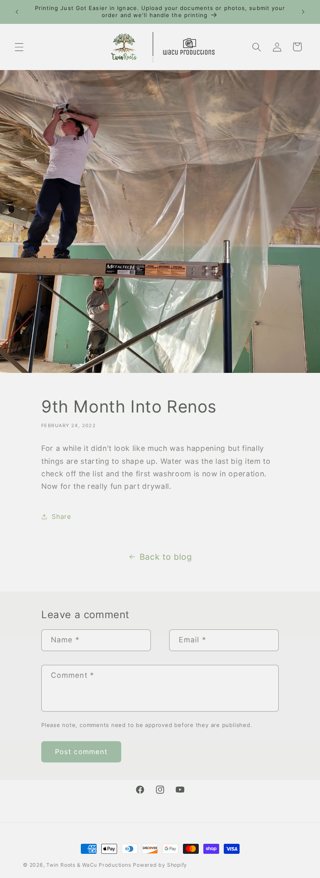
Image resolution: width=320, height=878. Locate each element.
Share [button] (61, 517)
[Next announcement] (303, 12)
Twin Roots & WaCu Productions (88, 865)
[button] (19, 47)
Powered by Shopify (160, 865)
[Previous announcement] (17, 12)
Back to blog (166, 557)
